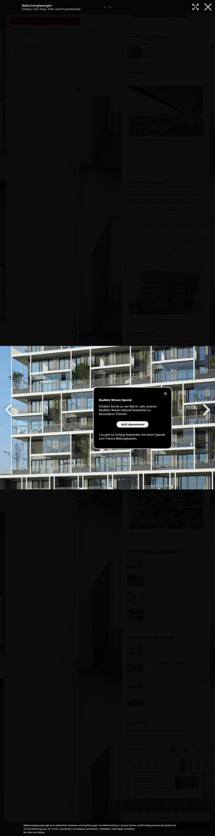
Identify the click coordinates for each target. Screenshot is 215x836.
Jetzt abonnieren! (132, 424)
